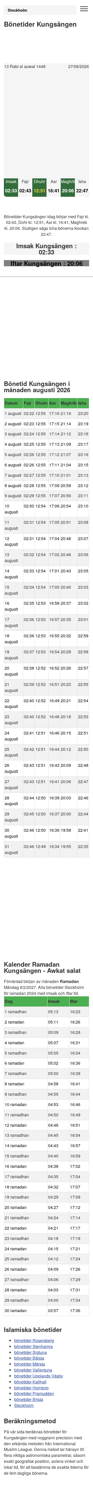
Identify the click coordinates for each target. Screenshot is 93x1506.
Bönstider (35, 1488)
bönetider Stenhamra (33, 1346)
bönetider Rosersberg (34, 1340)
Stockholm (17, 10)
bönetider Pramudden (34, 1393)
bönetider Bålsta (29, 1358)
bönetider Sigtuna (30, 1352)
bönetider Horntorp (31, 1387)
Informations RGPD (22, 1499)
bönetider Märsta (29, 1364)
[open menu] (84, 9)
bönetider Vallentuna (33, 1370)
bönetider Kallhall (30, 1381)
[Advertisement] (46, 124)
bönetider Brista (28, 1399)
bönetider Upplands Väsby (38, 1376)
